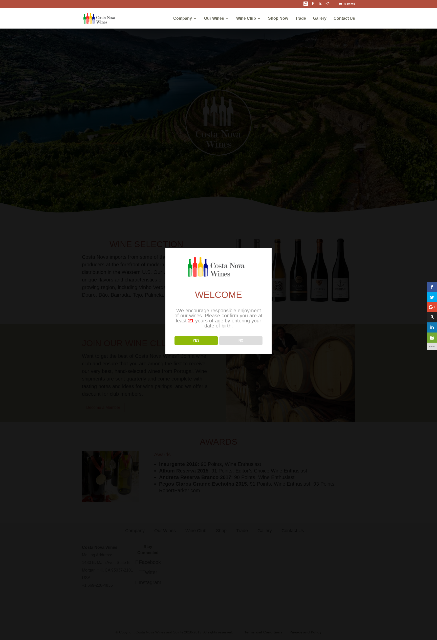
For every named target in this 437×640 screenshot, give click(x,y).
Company (182, 18)
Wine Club (246, 18)
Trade (300, 18)
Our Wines (214, 18)
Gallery (319, 18)
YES (196, 340)
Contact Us (344, 18)
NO (240, 340)
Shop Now (278, 18)
